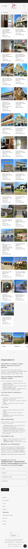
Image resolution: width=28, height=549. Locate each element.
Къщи (3, 346)
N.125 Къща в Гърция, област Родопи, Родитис (7, 272)
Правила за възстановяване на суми (14, 546)
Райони (4, 521)
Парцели (16, 346)
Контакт (4, 524)
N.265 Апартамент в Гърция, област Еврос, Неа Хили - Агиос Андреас (7, 319)
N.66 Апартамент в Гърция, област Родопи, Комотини (7, 152)
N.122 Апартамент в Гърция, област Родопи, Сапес (7, 129)
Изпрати (5, 489)
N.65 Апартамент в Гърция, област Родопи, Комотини (20, 152)
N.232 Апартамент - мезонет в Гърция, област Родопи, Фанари (20, 30)
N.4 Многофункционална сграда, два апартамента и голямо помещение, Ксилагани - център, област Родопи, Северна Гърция (7, 247)
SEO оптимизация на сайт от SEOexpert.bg (14, 540)
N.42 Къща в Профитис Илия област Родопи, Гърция (7, 220)
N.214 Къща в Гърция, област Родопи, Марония (20, 197)
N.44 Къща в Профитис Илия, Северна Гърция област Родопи (20, 221)
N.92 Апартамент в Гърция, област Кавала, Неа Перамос (20, 175)
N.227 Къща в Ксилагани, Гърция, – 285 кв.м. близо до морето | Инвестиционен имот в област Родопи (7, 105)
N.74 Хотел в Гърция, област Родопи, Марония (20, 244)
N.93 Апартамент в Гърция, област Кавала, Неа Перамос (7, 197)
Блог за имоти (6, 500)
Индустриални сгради (8, 515)
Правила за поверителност (10, 542)
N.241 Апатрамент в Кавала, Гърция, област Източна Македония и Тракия (7, 80)
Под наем (5, 518)
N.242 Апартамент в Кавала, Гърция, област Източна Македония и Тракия (20, 56)
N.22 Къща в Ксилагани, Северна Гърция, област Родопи (7, 295)
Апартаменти (6, 512)
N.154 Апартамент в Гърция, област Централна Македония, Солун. (7, 56)
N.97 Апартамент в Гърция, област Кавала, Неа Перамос (20, 103)
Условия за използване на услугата (14, 544)
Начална (5, 497)
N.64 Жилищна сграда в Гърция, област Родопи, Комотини (20, 129)
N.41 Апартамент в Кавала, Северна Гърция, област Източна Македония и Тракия (7, 31)
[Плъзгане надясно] (16, 352)
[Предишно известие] (2, 1)
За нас (4, 503)
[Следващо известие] (25, 1)
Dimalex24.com (11, 539)
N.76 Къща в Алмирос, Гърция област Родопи (20, 272)
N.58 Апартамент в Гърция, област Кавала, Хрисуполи (7, 175)
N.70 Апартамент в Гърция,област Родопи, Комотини (20, 79)
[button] (2, 5)
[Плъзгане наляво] (11, 352)
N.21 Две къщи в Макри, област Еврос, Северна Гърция (20, 295)
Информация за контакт (20, 542)
